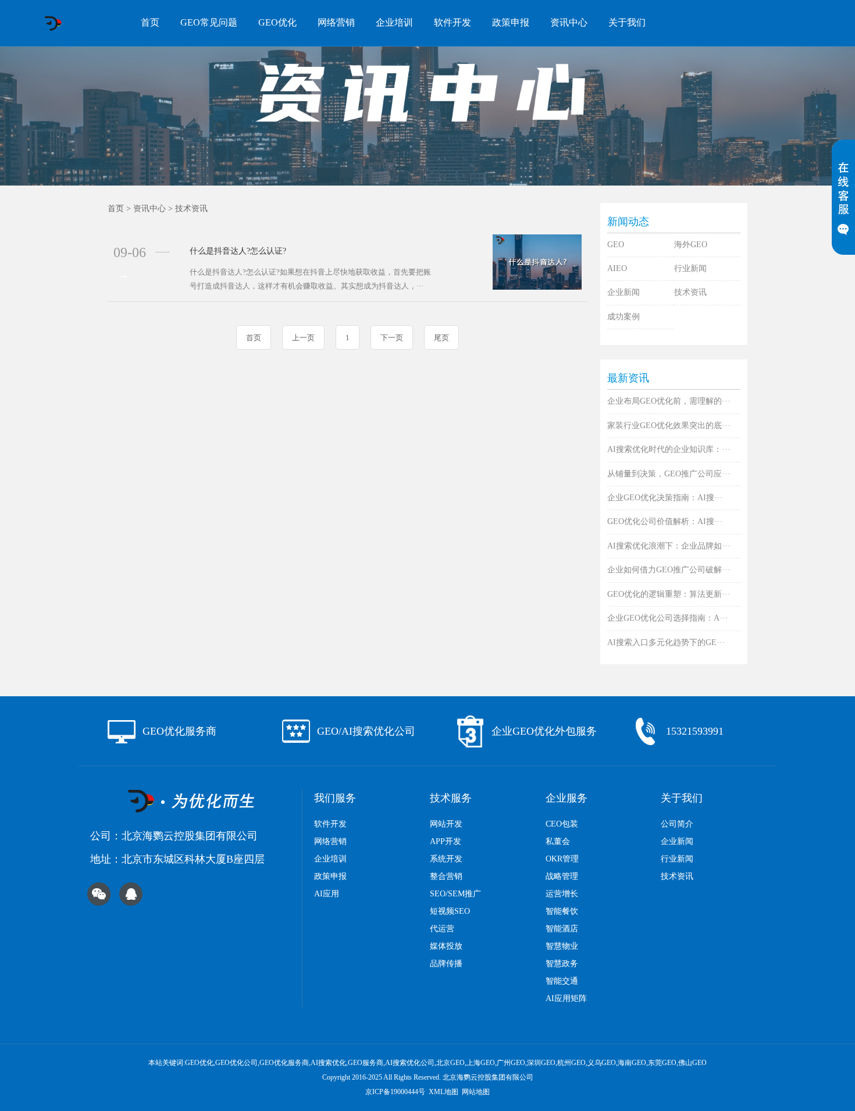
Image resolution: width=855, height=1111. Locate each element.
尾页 (441, 337)
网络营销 (336, 22)
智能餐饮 (562, 911)
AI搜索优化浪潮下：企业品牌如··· (669, 546)
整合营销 (446, 876)
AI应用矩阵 (566, 998)
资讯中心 (568, 22)
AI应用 (326, 893)
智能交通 (562, 981)
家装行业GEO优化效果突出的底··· (669, 425)
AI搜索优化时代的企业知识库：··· (669, 449)
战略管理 (562, 876)
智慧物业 (562, 946)
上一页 (303, 337)
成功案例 (623, 316)
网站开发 (446, 824)
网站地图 (476, 1092)
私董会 (558, 841)
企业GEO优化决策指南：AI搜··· (665, 497)
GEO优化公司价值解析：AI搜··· (665, 521)
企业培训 (394, 22)
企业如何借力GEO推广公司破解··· (669, 569)
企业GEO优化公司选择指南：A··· (667, 618)
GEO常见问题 (208, 22)
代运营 (442, 928)
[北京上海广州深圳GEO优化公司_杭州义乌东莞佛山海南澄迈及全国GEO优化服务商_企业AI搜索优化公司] (52, 23)
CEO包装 (562, 824)
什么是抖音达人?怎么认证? (238, 251)
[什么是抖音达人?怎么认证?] (537, 261)
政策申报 (510, 22)
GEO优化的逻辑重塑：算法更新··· (669, 594)
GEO (615, 244)
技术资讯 (191, 208)
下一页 (391, 337)
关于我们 (627, 22)
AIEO (617, 268)
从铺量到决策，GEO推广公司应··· (669, 473)
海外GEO (690, 244)
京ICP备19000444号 (395, 1092)
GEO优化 (277, 22)
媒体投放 (446, 946)
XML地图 (443, 1092)
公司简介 (677, 824)
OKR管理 (562, 858)
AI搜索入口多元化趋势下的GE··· (666, 642)
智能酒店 (562, 928)
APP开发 (445, 841)
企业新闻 (623, 292)
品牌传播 (446, 963)
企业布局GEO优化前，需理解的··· (669, 401)
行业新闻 (690, 268)
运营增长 (562, 893)
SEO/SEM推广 (455, 893)
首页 (150, 22)
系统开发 (446, 858)
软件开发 (452, 22)
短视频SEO (450, 911)
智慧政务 (562, 963)
